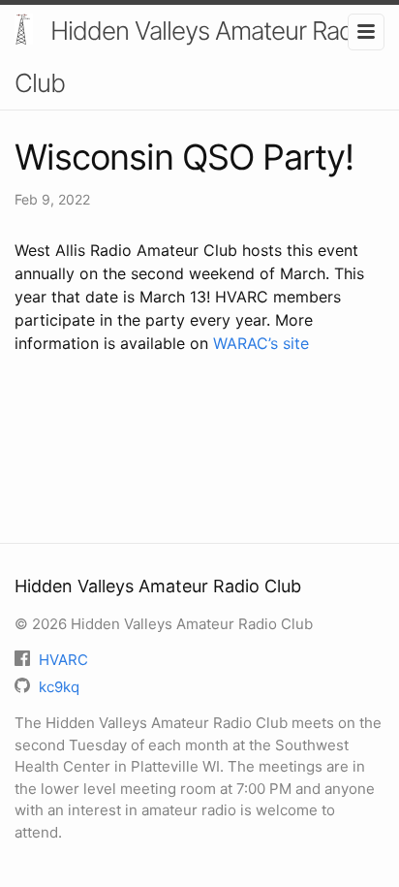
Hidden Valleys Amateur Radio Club (193, 57)
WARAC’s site (261, 343)
